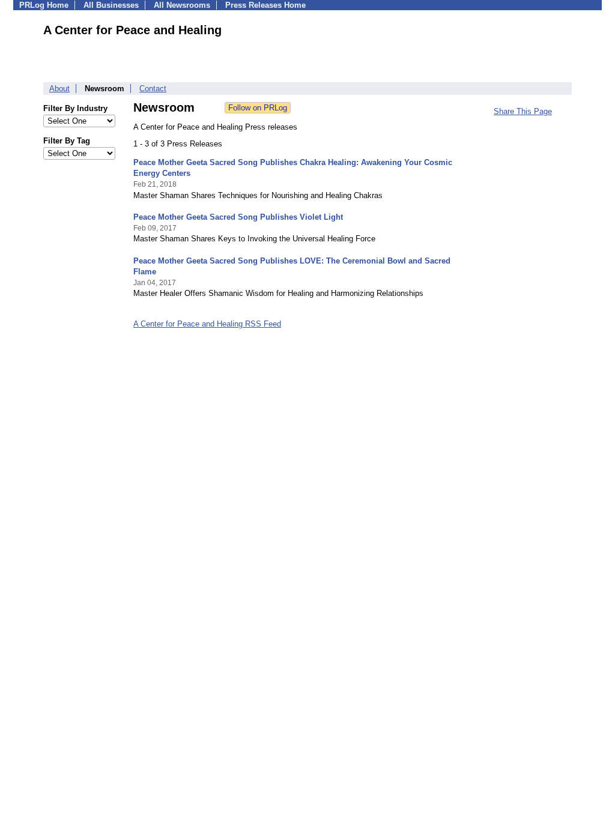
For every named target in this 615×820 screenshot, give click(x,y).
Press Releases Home (265, 5)
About (59, 88)
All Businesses (111, 5)
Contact (152, 88)
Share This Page (523, 111)
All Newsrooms (182, 5)
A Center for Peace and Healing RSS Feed (207, 323)
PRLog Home (43, 5)
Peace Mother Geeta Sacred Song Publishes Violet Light (238, 217)
